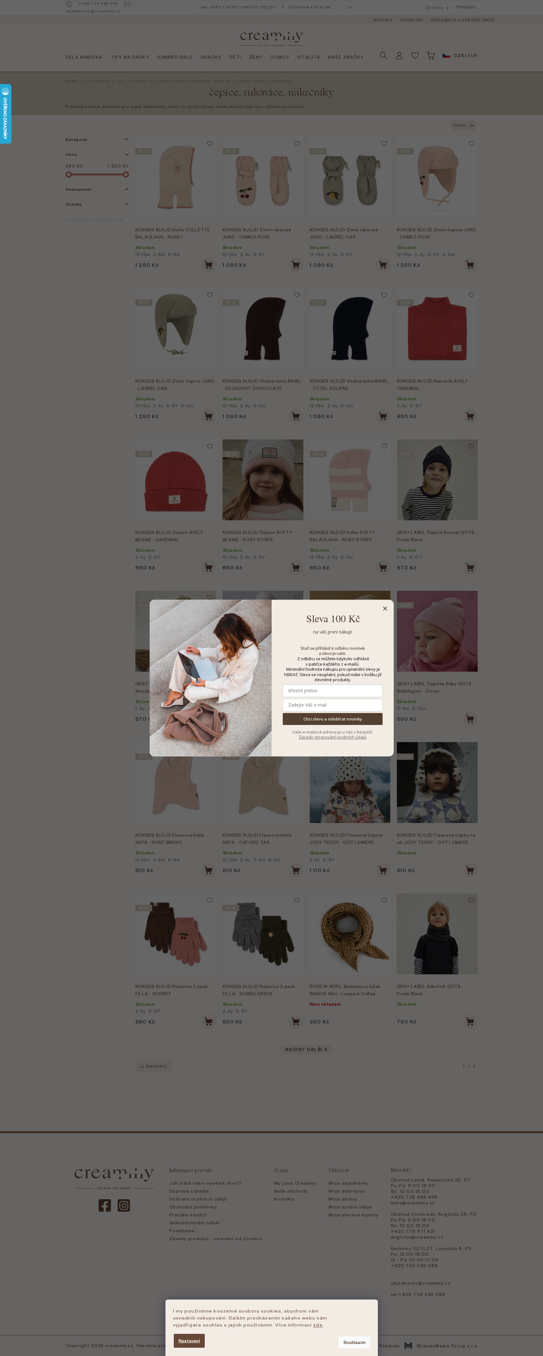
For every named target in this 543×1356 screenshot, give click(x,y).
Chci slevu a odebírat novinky (332, 719)
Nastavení (189, 1340)
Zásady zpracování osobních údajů (332, 737)
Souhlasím (354, 1342)
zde (318, 1324)
